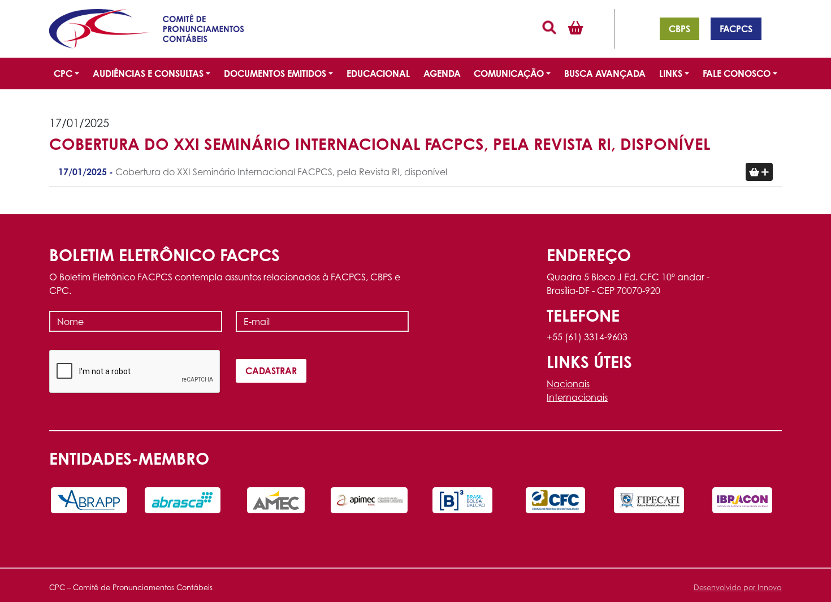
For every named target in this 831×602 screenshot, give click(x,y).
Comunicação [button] (509, 73)
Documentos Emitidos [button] (275, 73)
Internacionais (577, 397)
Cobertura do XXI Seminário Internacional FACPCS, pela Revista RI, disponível (252, 171)
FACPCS (736, 28)
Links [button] (670, 73)
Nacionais (568, 383)
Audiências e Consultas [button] (148, 73)
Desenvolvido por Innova (738, 587)
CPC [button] (63, 73)
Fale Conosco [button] (737, 73)
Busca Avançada (605, 73)
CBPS (679, 28)
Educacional (378, 73)
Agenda (442, 73)
